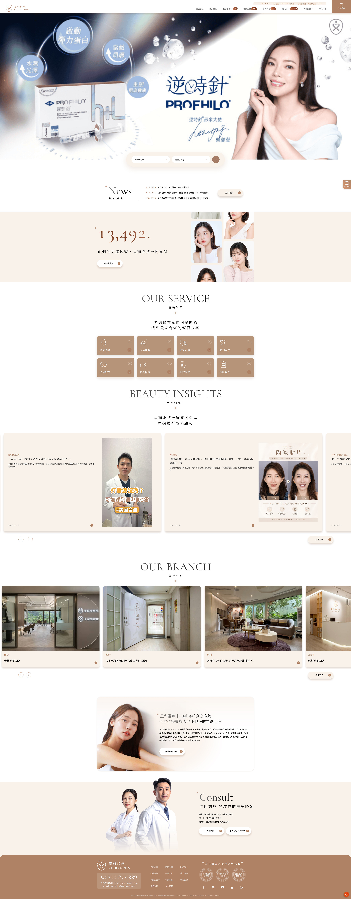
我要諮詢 (184, 880)
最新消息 (154, 867)
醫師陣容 (169, 873)
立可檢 (276, 4)
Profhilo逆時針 (288, 4)
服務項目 (184, 867)
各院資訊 (154, 873)
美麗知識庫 (155, 880)
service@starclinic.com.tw (123, 886)
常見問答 (169, 880)
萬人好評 (184, 873)
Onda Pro (266, 4)
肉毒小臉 (312, 4)
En (321, 4)
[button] (4, 75)
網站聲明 (154, 886)
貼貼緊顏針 (302, 4)
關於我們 (169, 867)
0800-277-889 (121, 877)
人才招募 (169, 886)
